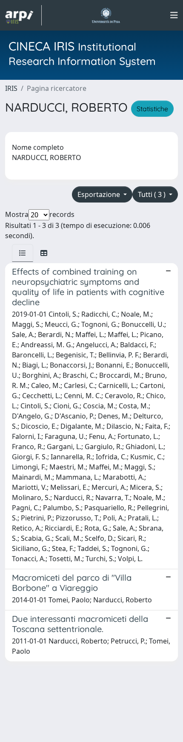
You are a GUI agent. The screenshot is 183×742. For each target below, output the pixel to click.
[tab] (22, 253)
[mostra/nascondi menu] (174, 15)
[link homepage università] (105, 15)
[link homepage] (23, 15)
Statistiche (152, 108)
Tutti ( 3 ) (152, 194)
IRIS (11, 88)
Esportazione (99, 194)
